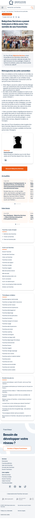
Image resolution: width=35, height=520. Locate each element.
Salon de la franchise (7, 465)
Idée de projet (5, 273)
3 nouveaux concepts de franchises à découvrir (14, 406)
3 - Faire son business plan (9, 239)
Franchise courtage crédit (8, 337)
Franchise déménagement (9, 310)
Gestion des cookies (5, 514)
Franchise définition (7, 463)
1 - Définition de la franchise (9, 234)
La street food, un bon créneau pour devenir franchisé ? (16, 403)
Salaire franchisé (6, 481)
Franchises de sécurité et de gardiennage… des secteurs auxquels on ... (16, 409)
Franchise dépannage (7, 313)
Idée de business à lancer (8, 270)
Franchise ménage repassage (9, 350)
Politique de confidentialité (6, 510)
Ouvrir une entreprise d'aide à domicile (12, 284)
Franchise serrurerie (7, 361)
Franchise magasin (7, 268)
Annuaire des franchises (8, 254)
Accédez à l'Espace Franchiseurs (17, 448)
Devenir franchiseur (7, 469)
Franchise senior (6, 359)
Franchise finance (6, 345)
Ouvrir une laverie (6, 278)
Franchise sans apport (7, 262)
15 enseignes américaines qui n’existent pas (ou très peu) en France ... (17, 387)
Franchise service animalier (9, 364)
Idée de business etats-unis (9, 276)
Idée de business (6, 474)
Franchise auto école (7, 329)
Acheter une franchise (7, 287)
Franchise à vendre (7, 259)
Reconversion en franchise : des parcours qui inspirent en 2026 (16, 416)
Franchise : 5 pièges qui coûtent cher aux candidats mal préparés (16, 395)
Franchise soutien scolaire (8, 369)
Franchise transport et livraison (10, 321)
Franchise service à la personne (10, 307)
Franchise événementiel (8, 342)
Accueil (3, 11)
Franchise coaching (7, 332)
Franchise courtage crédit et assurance (12, 302)
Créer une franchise (7, 257)
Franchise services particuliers (21, 11)
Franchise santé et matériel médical (11, 356)
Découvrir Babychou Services (14, 168)
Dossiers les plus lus (8, 378)
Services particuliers (7, 14)
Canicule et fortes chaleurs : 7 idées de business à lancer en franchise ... (17, 391)
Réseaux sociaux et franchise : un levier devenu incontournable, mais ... (17, 399)
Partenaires (5, 461)
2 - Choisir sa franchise (8, 236)
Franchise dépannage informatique (11, 340)
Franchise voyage (6, 323)
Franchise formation (7, 318)
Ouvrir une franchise (8, 247)
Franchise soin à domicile (8, 367)
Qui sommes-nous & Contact (24, 505)
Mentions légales (21, 510)
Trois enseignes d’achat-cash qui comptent (13, 413)
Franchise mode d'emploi (9, 230)
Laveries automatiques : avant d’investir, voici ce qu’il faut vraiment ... (16, 382)
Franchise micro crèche (8, 353)
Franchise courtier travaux (8, 304)
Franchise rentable (7, 265)
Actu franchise (9, 11)
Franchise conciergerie (8, 334)
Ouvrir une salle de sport (8, 281)
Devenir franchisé (6, 251)
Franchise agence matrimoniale (10, 299)
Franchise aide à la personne (9, 326)
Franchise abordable (7, 483)
